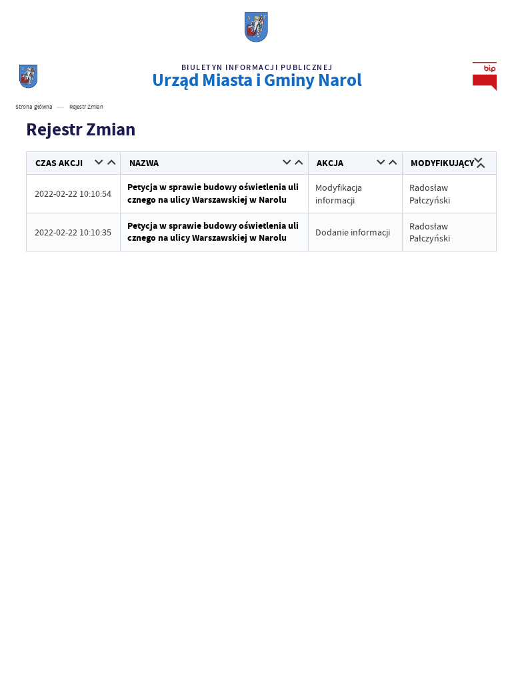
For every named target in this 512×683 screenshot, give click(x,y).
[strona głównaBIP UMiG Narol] (28, 76)
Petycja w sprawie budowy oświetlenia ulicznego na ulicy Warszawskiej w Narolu (213, 193)
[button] (100, 163)
